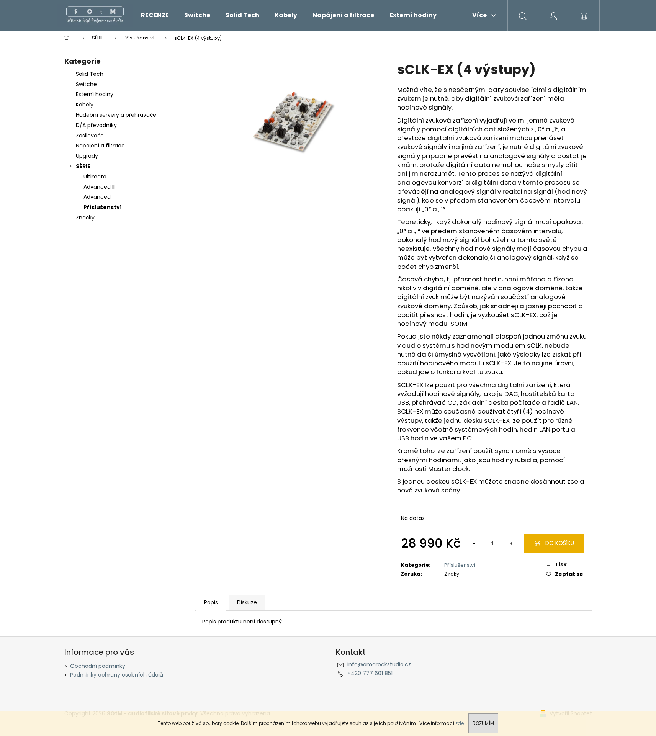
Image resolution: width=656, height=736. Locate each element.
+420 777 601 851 (370, 673)
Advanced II (99, 187)
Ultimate (94, 176)
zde (459, 723)
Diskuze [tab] (247, 602)
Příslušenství (102, 207)
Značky (85, 217)
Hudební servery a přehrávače (116, 115)
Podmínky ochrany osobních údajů (116, 675)
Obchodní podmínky (97, 666)
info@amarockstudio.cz (379, 664)
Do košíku (559, 543)
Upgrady (87, 156)
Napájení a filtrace (100, 145)
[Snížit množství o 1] (474, 543)
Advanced (97, 197)
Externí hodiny (94, 94)
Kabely (84, 104)
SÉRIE (83, 166)
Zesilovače (90, 135)
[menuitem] (155, 15)
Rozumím (483, 723)
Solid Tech (89, 74)
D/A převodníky (96, 125)
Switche (86, 84)
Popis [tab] (211, 602)
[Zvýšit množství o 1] (511, 543)
